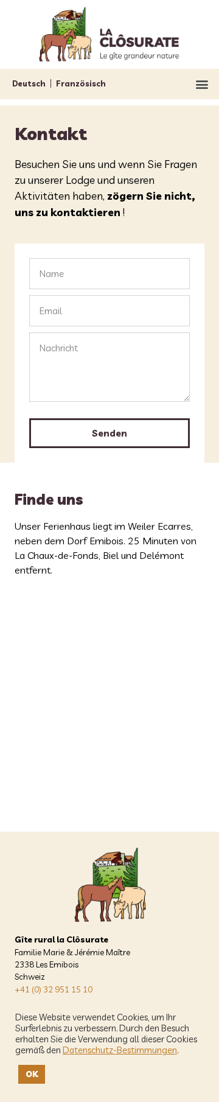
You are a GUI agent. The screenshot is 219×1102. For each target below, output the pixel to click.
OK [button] (32, 1074)
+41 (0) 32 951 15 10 (53, 989)
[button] (202, 84)
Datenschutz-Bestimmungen (120, 1050)
